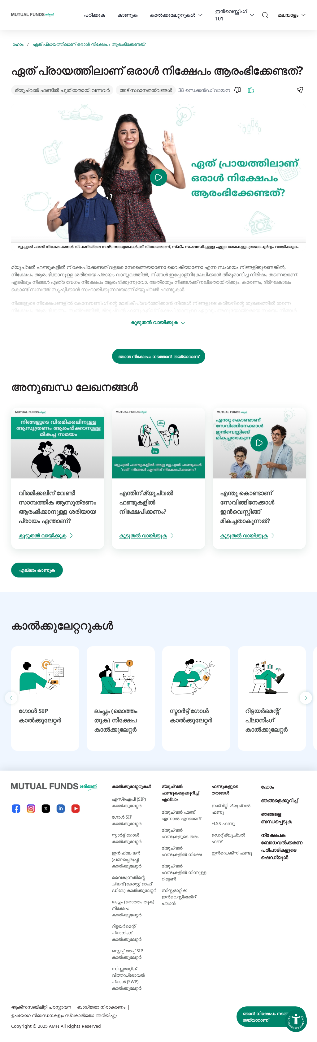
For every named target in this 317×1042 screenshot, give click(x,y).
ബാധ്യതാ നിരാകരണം (101, 1007)
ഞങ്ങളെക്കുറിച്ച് (279, 800)
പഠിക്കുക (94, 14)
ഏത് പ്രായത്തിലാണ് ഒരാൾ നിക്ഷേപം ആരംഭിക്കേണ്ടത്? (89, 44)
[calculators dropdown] (200, 14)
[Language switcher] (303, 14)
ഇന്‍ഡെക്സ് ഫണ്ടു (231, 853)
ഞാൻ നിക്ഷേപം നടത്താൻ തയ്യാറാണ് (158, 356)
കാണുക (127, 14)
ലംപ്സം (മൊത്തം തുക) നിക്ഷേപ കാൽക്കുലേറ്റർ (115, 720)
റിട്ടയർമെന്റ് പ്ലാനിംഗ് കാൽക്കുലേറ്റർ (266, 720)
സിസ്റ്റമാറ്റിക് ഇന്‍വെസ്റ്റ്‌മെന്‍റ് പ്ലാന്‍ (179, 896)
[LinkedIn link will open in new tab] (61, 808)
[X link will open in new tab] (46, 808)
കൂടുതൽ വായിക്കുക (154, 322)
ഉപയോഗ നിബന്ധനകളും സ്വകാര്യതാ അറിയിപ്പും (64, 1015)
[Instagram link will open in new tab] (31, 808)
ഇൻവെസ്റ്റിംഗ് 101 (231, 15)
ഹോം (18, 44)
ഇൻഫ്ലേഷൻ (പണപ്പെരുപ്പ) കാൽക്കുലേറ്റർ (126, 859)
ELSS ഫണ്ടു (223, 823)
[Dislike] (237, 90)
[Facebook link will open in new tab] (16, 808)
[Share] (299, 90)
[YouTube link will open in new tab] (75, 808)
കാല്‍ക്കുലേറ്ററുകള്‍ (172, 14)
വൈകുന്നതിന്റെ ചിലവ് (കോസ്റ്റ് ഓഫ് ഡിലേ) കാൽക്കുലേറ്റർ (134, 883)
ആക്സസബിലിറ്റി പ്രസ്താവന (41, 1007)
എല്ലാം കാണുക (37, 570)
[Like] (251, 90)
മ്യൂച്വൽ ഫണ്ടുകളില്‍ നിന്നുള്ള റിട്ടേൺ (184, 872)
